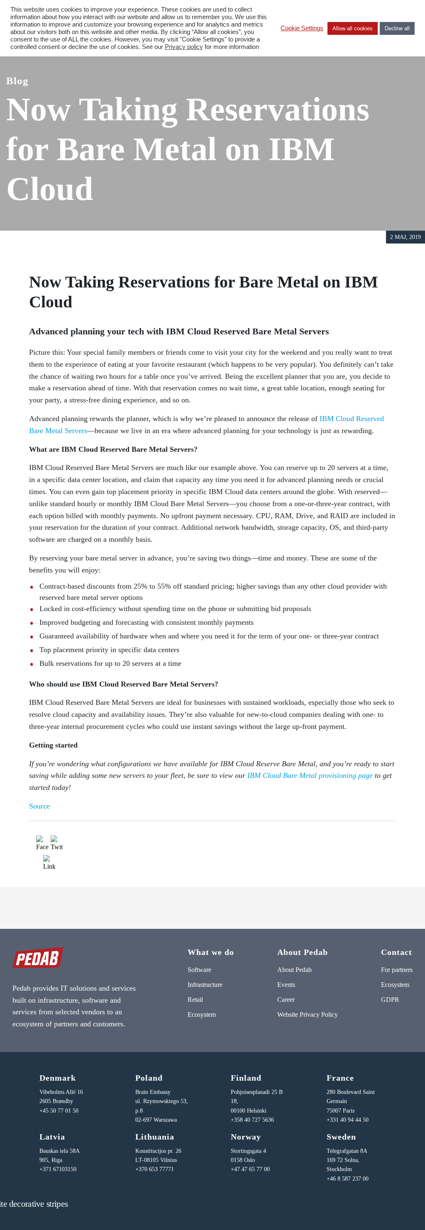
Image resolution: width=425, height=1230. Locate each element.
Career (286, 999)
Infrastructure (205, 984)
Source (39, 806)
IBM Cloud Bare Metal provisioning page (310, 775)
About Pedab (294, 969)
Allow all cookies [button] (352, 28)
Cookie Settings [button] (302, 28)
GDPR (390, 999)
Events (286, 984)
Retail (195, 999)
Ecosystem (202, 1014)
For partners (397, 969)
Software (199, 969)
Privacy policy (184, 47)
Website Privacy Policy (307, 1014)
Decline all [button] (397, 28)
